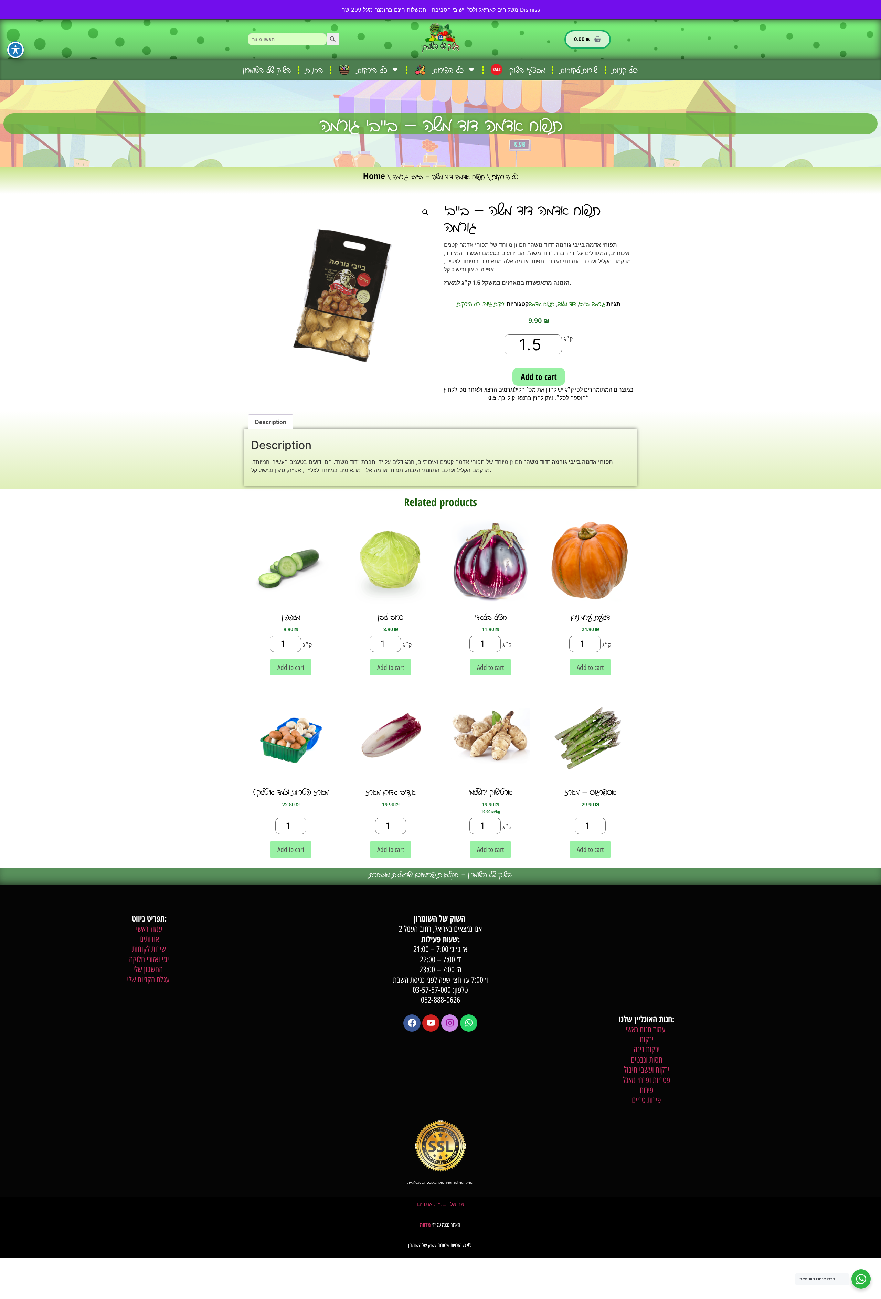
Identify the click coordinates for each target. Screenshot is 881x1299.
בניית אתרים (431, 1204)
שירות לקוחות (579, 70)
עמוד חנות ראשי (646, 1029)
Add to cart (539, 376)
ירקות (647, 1039)
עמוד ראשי (149, 929)
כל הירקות (505, 176)
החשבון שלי (149, 969)
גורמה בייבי (592, 303)
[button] (425, 212)
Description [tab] (270, 421)
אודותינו (149, 939)
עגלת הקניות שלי (149, 979)
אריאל (457, 1204)
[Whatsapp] (468, 1023)
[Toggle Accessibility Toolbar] (15, 50)
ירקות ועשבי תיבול (646, 1070)
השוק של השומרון (267, 70)
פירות (647, 1090)
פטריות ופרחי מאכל (646, 1080)
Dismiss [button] (530, 9)
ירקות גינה (494, 303)
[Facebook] (412, 1023)
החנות (314, 70)
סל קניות (625, 70)
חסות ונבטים (646, 1060)
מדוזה (425, 1224)
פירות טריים (646, 1100)
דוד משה (567, 303)
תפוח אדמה (541, 303)
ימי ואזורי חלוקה (149, 959)
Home (374, 176)
